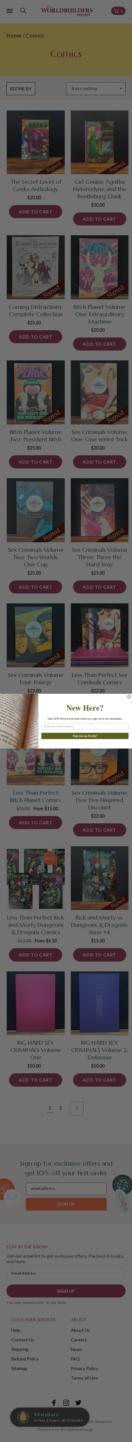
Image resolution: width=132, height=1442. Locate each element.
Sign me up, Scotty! (85, 735)
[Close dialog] (129, 696)
